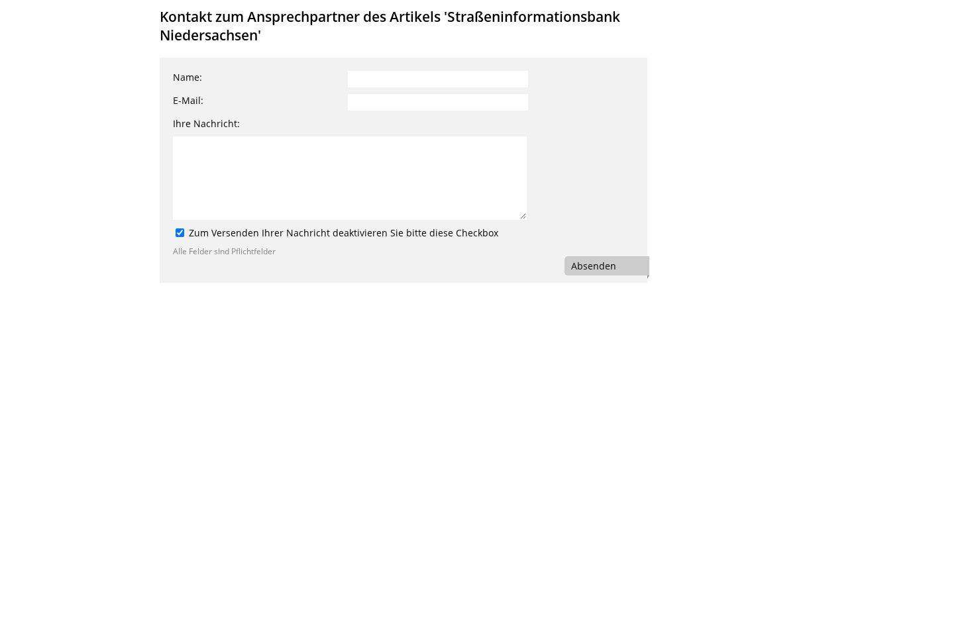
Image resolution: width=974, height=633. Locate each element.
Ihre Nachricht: (206, 123)
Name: (187, 77)
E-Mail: (188, 100)
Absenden (593, 266)
